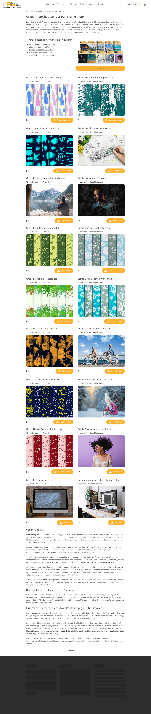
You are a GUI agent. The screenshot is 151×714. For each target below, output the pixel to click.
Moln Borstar (116, 371)
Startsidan (50, 4)
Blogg (100, 4)
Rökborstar (117, 220)
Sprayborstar (65, 171)
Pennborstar (116, 171)
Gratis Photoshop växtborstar (40, 50)
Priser (82, 4)
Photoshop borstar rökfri (39, 47)
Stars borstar (65, 422)
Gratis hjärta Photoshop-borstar (41, 55)
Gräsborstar (65, 321)
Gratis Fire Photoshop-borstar (41, 52)
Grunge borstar (115, 120)
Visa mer (67, 522)
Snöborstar (117, 422)
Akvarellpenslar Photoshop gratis (42, 44)
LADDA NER (100, 68)
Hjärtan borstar (64, 471)
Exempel (73, 4)
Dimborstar (65, 220)
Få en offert (133, 4)
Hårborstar (117, 471)
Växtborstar (65, 270)
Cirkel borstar (116, 321)
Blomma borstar (114, 270)
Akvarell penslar (63, 120)
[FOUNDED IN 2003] (12, 4)
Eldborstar (66, 371)
